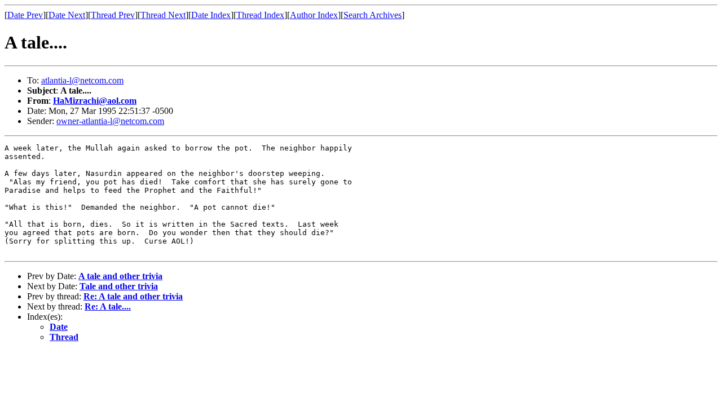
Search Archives (373, 15)
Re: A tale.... (108, 306)
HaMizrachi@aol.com (95, 100)
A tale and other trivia (120, 276)
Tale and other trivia (119, 286)
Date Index (211, 15)
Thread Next (163, 15)
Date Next (67, 15)
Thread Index (260, 15)
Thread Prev (113, 15)
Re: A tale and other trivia (133, 296)
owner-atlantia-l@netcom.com (110, 121)
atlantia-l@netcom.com (82, 80)
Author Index (314, 15)
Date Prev (25, 15)
